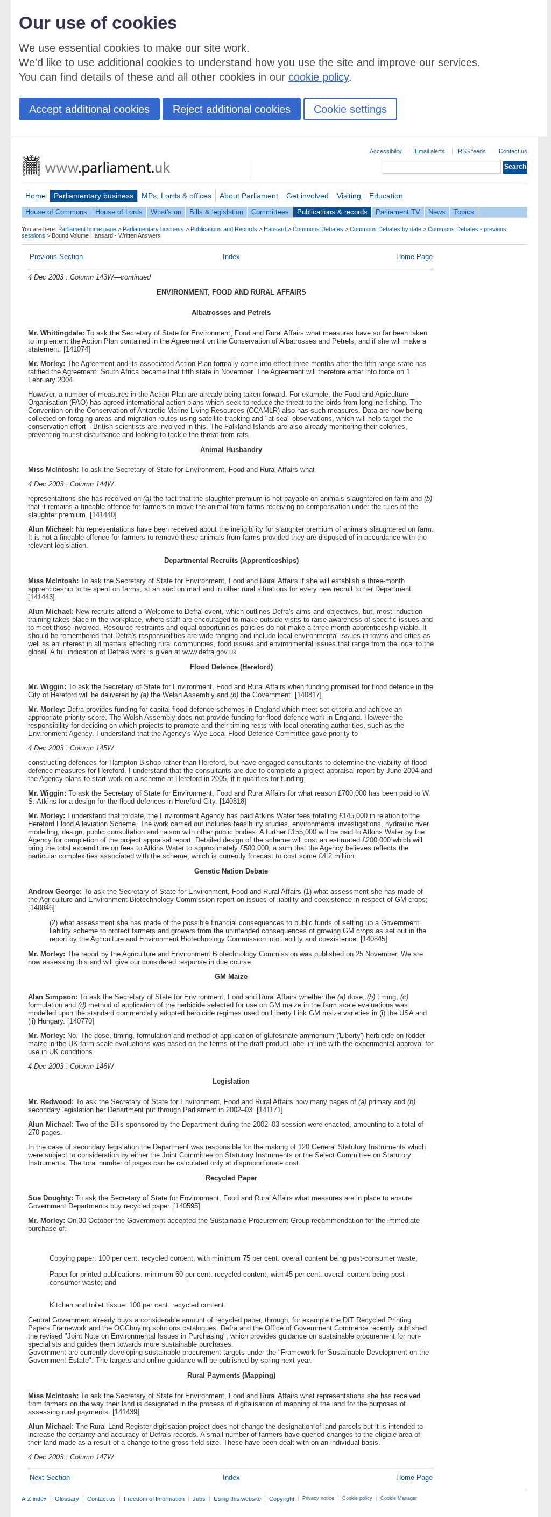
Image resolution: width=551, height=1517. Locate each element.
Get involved (307, 195)
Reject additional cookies (232, 109)
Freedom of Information (154, 1498)
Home (35, 195)
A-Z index (34, 1498)
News (437, 212)
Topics (464, 212)
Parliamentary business (93, 195)
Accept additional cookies (89, 109)
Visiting (349, 195)
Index (231, 257)
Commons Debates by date (385, 229)
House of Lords (119, 212)
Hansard (275, 229)
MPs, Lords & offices (176, 195)
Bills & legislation (216, 212)
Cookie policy (357, 1498)
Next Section (50, 1477)
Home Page (414, 257)
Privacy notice (318, 1498)
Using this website (237, 1498)
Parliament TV (398, 212)
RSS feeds (472, 151)
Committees (270, 212)
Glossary (67, 1498)
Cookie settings (350, 109)
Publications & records (332, 212)
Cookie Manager (398, 1498)
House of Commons (56, 212)
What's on (166, 212)
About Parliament (249, 195)
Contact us (513, 151)
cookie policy (318, 77)
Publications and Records (223, 229)
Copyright (281, 1498)
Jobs (199, 1498)
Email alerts (430, 151)
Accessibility (386, 151)
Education (386, 195)
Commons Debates (318, 229)
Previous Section (56, 257)
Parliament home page (87, 229)
